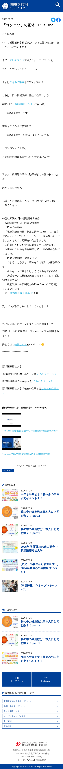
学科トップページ (17, 679)
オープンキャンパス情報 (15, 716)
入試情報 (8, 721)
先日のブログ (17, 60)
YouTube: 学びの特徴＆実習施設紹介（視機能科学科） (26, 454)
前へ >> (42, 465)
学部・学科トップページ (15, 706)
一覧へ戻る (31, 465)
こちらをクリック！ (48, 374)
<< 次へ (21, 465)
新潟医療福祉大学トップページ (17, 701)
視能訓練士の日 (23, 104)
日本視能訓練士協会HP (20, 293)
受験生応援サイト (12, 711)
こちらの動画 (17, 82)
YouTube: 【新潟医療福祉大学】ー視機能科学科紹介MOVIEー (30, 431)
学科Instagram (46, 679)
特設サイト (21, 344)
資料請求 (8, 726)
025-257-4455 (33, 757)
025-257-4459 (29, 760)
